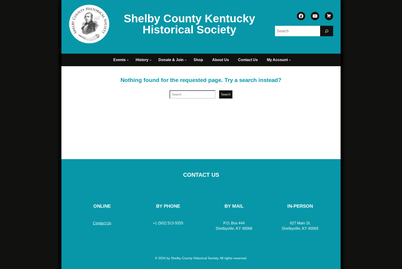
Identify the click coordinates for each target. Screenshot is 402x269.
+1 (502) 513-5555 (168, 223)
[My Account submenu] (290, 60)
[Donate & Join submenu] (186, 60)
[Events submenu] (128, 60)
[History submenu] (151, 60)
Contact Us (102, 223)
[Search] (326, 31)
